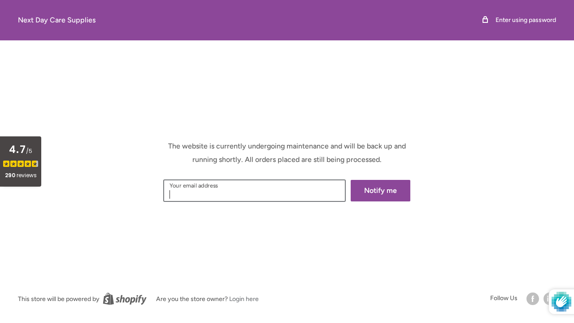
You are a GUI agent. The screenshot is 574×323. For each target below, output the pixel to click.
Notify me (380, 190)
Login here (244, 299)
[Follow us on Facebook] (532, 298)
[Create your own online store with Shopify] (125, 298)
